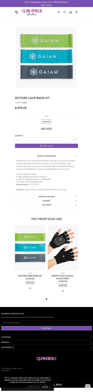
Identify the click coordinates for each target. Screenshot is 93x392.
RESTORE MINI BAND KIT (30, 276)
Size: (46, 116)
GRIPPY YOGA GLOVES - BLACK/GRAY (63, 277)
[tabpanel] (30, 260)
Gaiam (30, 273)
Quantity (19, 136)
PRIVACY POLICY (33, 387)
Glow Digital (6, 370)
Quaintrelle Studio (32, 12)
